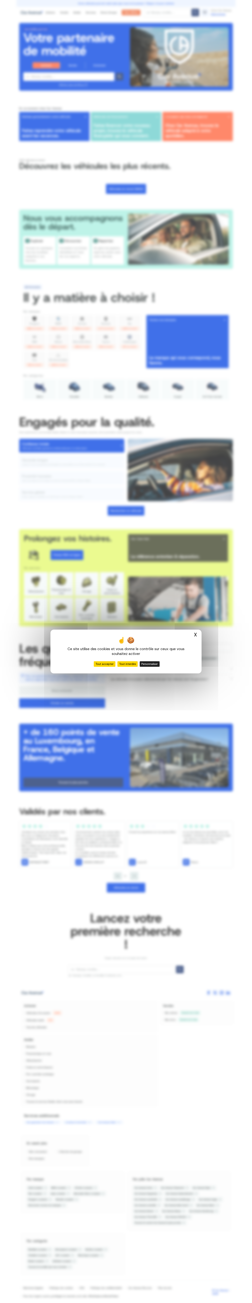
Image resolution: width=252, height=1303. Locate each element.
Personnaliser (149, 664)
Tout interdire (127, 664)
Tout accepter (104, 664)
